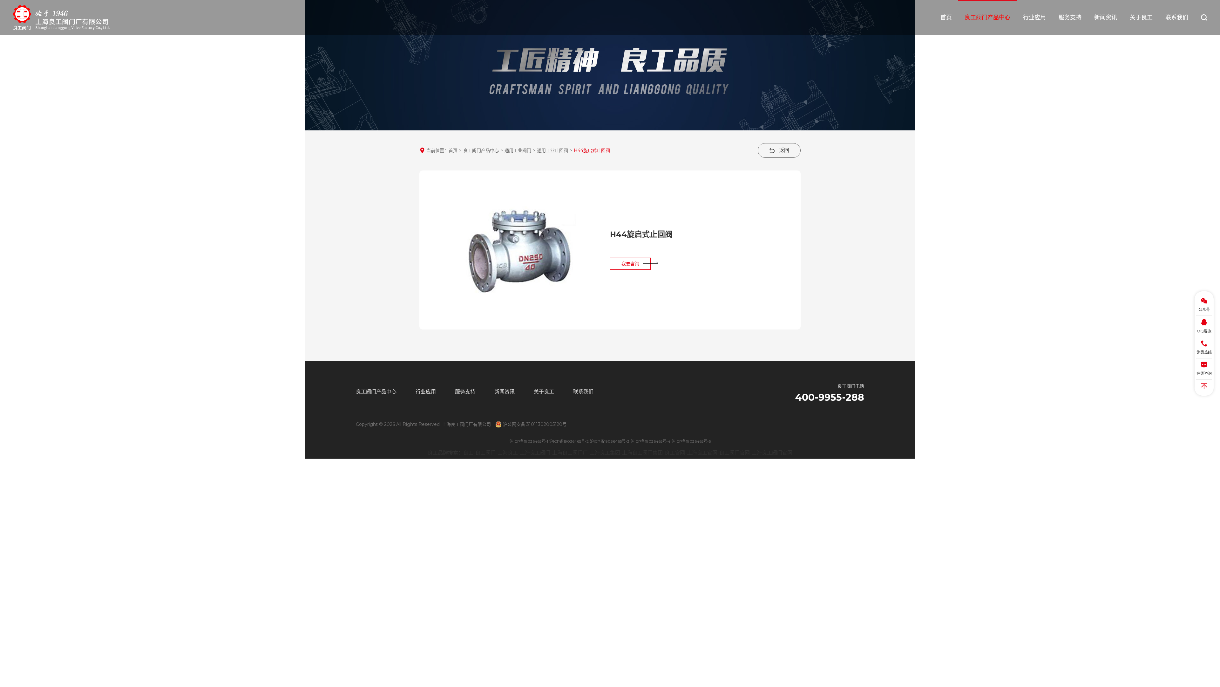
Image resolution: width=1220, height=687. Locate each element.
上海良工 (508, 453)
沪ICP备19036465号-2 (569, 441)
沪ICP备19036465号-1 (529, 441)
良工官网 (675, 453)
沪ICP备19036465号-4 (650, 441)
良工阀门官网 (734, 453)
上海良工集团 (605, 453)
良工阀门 (485, 453)
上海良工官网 (702, 453)
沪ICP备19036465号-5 (691, 441)
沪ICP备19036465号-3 (609, 441)
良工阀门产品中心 (481, 150)
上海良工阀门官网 (772, 453)
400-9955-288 (829, 397)
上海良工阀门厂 (570, 453)
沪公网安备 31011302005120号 (535, 424)
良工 (468, 453)
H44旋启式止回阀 (592, 150)
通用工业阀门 (518, 150)
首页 (453, 150)
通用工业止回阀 (552, 150)
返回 (783, 150)
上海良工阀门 (535, 453)
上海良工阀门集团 (642, 453)
